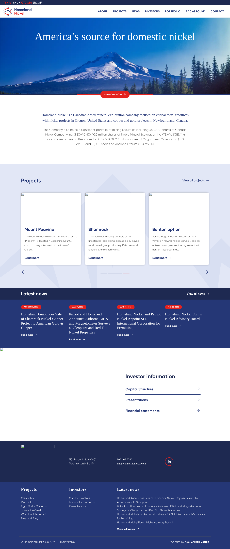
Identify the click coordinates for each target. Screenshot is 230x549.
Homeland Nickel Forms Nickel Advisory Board (145, 522)
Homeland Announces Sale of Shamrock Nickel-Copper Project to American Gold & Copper (157, 500)
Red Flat (26, 502)
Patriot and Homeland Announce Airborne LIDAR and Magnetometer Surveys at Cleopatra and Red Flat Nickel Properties (159, 508)
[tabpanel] (115, 230)
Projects (120, 11)
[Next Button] (205, 272)
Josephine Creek (31, 510)
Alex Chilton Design (197, 541)
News (136, 11)
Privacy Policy (67, 541)
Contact (217, 11)
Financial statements (81, 502)
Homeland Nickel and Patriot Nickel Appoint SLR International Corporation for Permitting (162, 516)
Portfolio (172, 11)
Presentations (77, 506)
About (102, 11)
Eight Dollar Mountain (34, 506)
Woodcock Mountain (34, 514)
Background (195, 11)
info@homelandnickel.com (131, 463)
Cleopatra (27, 498)
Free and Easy (29, 518)
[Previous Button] (24, 272)
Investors (152, 11)
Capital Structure (79, 498)
